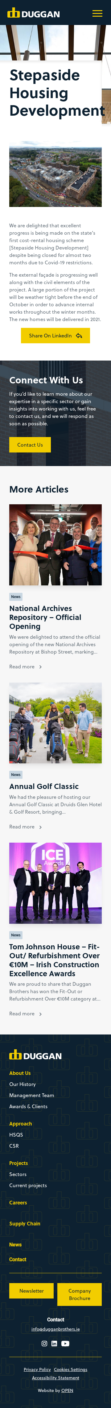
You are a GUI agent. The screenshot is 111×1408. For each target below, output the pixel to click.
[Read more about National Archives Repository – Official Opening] (55, 544)
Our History (22, 1084)
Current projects (28, 1185)
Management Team (31, 1095)
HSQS (16, 1134)
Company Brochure (79, 1294)
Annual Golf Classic (44, 786)
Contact (17, 1259)
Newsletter (31, 1290)
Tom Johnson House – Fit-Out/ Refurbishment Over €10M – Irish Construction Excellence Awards (54, 959)
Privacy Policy (37, 1369)
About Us (20, 1072)
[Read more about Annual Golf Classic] (55, 723)
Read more (22, 666)
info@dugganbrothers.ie (55, 1329)
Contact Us (30, 444)
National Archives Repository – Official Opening (45, 617)
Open (67, 1390)
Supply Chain (24, 1223)
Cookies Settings (70, 1369)
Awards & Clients (28, 1106)
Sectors (18, 1174)
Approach (20, 1123)
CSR (14, 1145)
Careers (18, 1202)
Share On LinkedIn (50, 335)
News (15, 1244)
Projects (18, 1162)
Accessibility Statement (55, 1378)
